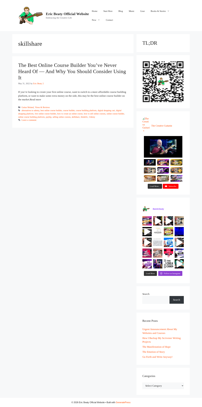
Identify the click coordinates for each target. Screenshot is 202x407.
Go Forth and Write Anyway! (157, 356)
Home (94, 11)
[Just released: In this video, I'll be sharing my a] (158, 253)
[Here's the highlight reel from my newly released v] (168, 221)
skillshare (76, 117)
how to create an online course (70, 113)
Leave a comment (29, 120)
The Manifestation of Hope (156, 346)
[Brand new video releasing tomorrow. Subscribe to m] (179, 221)
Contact (109, 20)
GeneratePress (123, 402)
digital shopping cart (106, 110)
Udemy (92, 117)
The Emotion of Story (153, 351)
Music (131, 11)
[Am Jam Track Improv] (163, 147)
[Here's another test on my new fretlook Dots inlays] (179, 263)
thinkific (84, 117)
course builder (69, 110)
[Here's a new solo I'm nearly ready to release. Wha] (179, 242)
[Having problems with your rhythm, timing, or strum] (147, 242)
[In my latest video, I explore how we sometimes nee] (168, 242)
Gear (142, 11)
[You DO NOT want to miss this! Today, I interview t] (179, 253)
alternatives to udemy (30, 110)
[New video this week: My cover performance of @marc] (147, 221)
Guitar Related (28, 107)
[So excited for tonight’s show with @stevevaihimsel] (179, 231)
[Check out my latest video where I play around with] (147, 263)
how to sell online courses (94, 113)
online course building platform (31, 117)
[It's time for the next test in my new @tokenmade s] (158, 221)
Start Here (108, 11)
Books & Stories (158, 11)
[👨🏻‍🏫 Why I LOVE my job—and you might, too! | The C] (168, 263)
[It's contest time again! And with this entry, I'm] (158, 263)
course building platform (86, 110)
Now (94, 20)
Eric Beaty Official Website (67, 14)
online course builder (115, 113)
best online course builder (51, 110)
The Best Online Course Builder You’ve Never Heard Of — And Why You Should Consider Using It (72, 71)
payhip (48, 117)
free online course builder (45, 113)
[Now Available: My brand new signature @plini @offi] (168, 253)
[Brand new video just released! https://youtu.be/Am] (147, 253)
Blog (120, 11)
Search (146, 294)
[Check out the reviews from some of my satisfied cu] (158, 231)
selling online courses (62, 117)
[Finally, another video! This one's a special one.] (168, 231)
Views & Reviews (42, 107)
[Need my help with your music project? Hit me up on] (158, 242)
